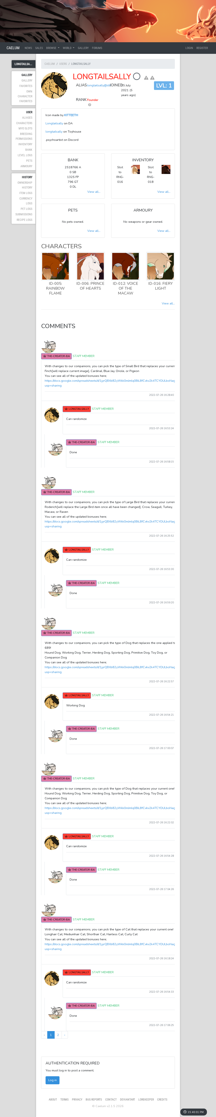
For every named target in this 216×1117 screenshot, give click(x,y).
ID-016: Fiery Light (160, 286)
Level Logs (25, 155)
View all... (93, 192)
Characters (24, 123)
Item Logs (25, 193)
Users (63, 64)
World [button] (67, 48)
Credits (162, 1099)
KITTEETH (71, 115)
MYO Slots (25, 128)
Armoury (26, 166)
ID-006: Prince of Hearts (90, 286)
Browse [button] (51, 48)
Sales (39, 48)
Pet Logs (26, 209)
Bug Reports (94, 1099)
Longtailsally (102, 77)
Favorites (25, 86)
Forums (97, 48)
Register (202, 48)
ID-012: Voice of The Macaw (125, 288)
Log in (52, 1080)
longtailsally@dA (99, 85)
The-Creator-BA (58, 356)
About (53, 1099)
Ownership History (25, 185)
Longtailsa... (23, 64)
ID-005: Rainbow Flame (55, 288)
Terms (64, 1099)
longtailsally (54, 131)
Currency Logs (25, 201)
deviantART (127, 1099)
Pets (29, 161)
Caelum (13, 48)
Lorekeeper (146, 1099)
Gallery (83, 48)
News (28, 48)
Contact (111, 1099)
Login (189, 48)
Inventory (25, 144)
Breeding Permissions (24, 136)
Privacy (77, 1099)
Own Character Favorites (25, 96)
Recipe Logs (24, 220)
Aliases (27, 117)
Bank (28, 150)
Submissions (23, 214)
